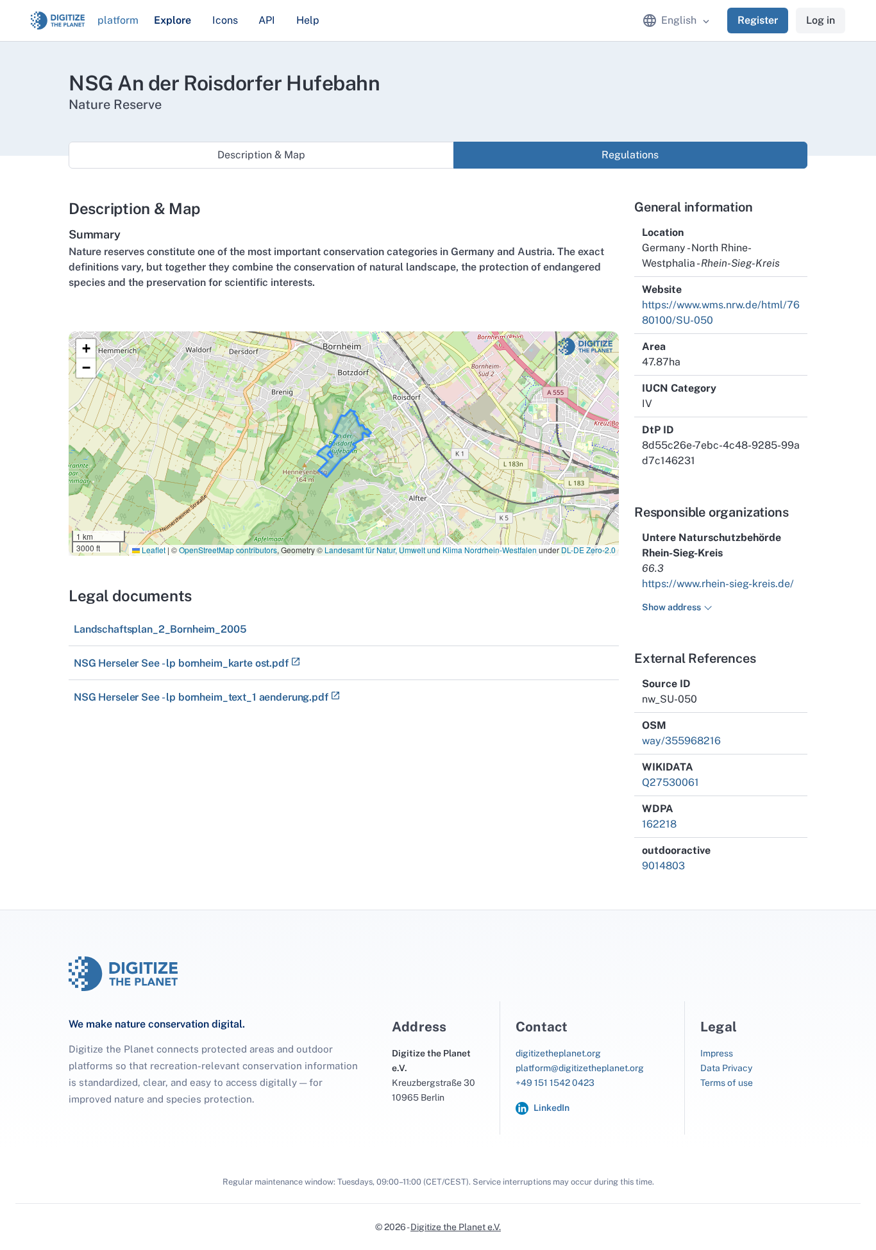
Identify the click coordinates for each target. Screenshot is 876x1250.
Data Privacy (726, 1068)
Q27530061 (670, 782)
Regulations (630, 155)
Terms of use (726, 1083)
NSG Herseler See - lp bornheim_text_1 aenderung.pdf (201, 697)
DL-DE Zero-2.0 (588, 549)
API (266, 20)
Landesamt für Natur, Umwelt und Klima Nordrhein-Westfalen (430, 549)
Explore (172, 20)
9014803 (663, 866)
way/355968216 (681, 741)
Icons (225, 20)
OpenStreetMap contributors (228, 549)
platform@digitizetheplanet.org (580, 1068)
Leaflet (152, 549)
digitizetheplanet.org (558, 1053)
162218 (659, 824)
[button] (86, 348)
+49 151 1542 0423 (555, 1083)
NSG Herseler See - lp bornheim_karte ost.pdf (181, 663)
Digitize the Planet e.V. (455, 1227)
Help (307, 20)
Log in (820, 20)
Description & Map (261, 155)
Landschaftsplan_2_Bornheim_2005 (160, 629)
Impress (716, 1053)
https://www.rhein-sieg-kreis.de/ (718, 584)
